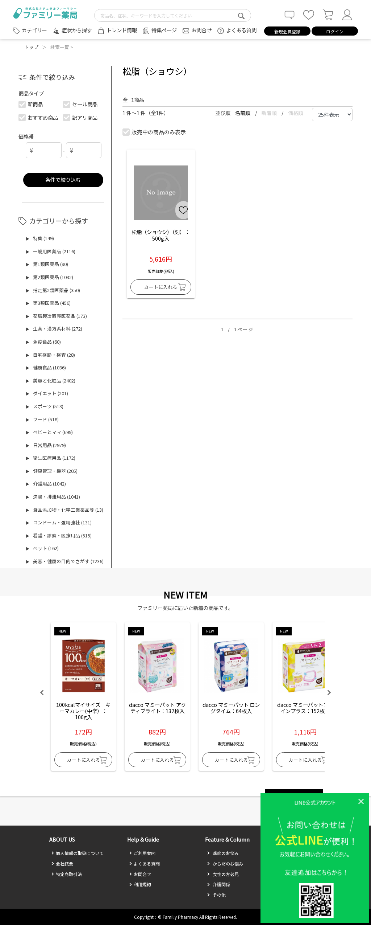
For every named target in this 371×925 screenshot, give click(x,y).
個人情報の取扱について (80, 853)
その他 (219, 895)
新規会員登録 (287, 31)
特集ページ (164, 30)
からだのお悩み (227, 863)
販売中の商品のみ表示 (159, 132)
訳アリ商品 (84, 117)
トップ (31, 47)
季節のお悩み (225, 853)
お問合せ (201, 30)
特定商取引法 (69, 874)
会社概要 (64, 863)
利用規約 (142, 884)
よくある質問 (241, 30)
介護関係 (221, 884)
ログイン (334, 31)
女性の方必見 (225, 874)
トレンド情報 (122, 30)
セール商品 (84, 104)
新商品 (35, 104)
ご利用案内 (144, 853)
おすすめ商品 (43, 117)
